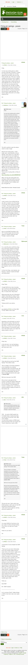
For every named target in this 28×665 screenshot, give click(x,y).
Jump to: (2, 641)
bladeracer (24, 107)
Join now (8, 2)
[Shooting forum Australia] (12, 12)
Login (12, 647)
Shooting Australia (20, 654)
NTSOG (23, 62)
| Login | (13, 2)
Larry (23, 315)
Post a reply (3, 28)
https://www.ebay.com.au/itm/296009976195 (11, 174)
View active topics (3, 19)
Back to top (4, 632)
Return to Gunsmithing (6, 639)
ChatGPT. (21, 652)
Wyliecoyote (24, 241)
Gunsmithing (14, 22)
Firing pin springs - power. (8, 63)
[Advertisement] (14, 46)
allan (23, 397)
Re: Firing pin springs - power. (9, 103)
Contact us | (20, 2)
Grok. (14, 654)
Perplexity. (6, 654)
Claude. (24, 652)
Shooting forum (5, 22)
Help (21, 647)
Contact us (16, 647)
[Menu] (25, 14)
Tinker (23, 225)
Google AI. (11, 654)
